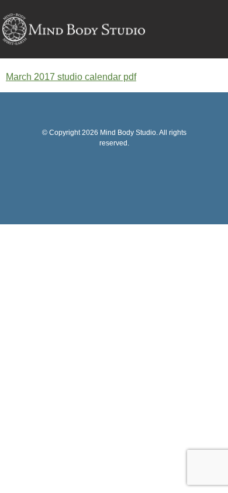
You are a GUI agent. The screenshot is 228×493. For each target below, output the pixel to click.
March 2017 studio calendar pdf (71, 77)
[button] (209, 31)
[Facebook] (114, 174)
